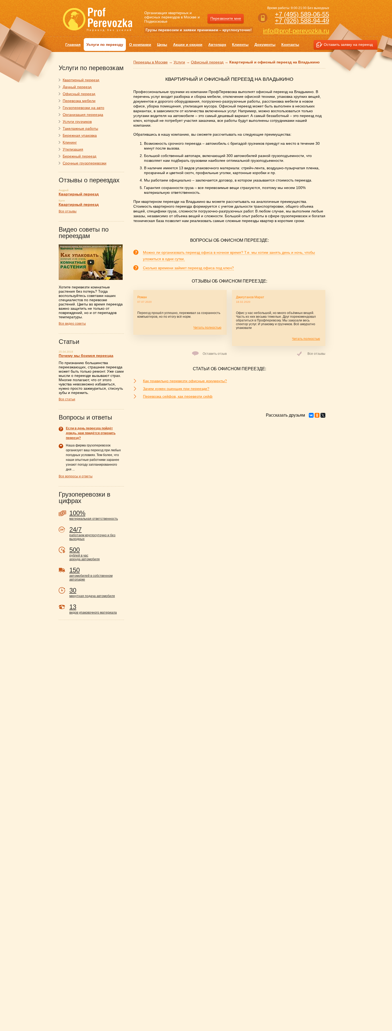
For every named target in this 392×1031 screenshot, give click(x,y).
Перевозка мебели (79, 101)
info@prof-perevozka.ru (296, 30)
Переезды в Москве (150, 62)
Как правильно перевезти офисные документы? (185, 381)
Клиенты (240, 44)
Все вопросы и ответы (76, 476)
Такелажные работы (80, 128)
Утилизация (73, 149)
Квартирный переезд (81, 80)
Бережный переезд (79, 156)
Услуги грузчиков (77, 121)
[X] (323, 415)
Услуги (179, 62)
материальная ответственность (93, 515)
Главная (73, 44)
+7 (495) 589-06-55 (302, 14)
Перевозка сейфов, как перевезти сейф (178, 396)
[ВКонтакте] (311, 415)
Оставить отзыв (215, 354)
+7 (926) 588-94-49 (302, 20)
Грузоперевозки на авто (83, 108)
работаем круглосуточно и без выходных (92, 533)
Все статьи (67, 399)
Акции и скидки (187, 44)
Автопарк (217, 44)
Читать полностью (207, 327)
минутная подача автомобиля (92, 592)
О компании (140, 44)
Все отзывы (316, 354)
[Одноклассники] (317, 415)
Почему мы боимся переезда (86, 355)
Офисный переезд (207, 62)
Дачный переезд (77, 87)
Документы (264, 44)
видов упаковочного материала (93, 608)
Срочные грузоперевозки (84, 163)
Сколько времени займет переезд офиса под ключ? (188, 268)
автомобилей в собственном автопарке (91, 573)
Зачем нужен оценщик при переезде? (176, 388)
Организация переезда (83, 114)
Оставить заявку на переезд (348, 44)
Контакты (290, 44)
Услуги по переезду (104, 44)
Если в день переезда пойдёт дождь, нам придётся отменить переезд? (90, 433)
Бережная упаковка (80, 135)
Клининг (70, 142)
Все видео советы (72, 323)
